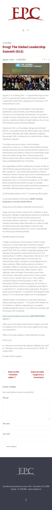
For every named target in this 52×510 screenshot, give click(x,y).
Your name (6, 423)
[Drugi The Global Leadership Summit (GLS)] (26, 76)
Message (5, 397)
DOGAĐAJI (22, 59)
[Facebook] (28, 30)
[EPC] (26, 14)
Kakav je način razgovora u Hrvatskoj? (37, 375)
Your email (6, 433)
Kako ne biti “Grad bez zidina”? (13, 375)
